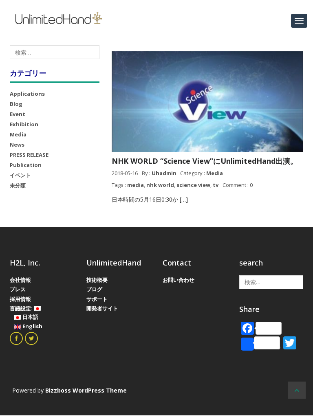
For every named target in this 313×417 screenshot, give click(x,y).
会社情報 (20, 279)
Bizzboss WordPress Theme (86, 390)
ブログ (94, 289)
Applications (27, 93)
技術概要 (97, 279)
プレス (18, 289)
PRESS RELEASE (29, 154)
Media (18, 134)
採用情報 (20, 299)
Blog (16, 104)
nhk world (160, 185)
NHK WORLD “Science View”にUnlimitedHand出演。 (205, 161)
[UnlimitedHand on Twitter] (31, 338)
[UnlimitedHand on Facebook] (16, 338)
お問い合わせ (178, 279)
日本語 (29, 316)
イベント (20, 175)
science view (193, 185)
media (135, 185)
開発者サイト (102, 308)
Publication (26, 165)
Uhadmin (164, 173)
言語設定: (22, 308)
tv (215, 185)
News (17, 144)
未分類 (18, 185)
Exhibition (24, 124)
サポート (97, 299)
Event (17, 114)
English (31, 326)
